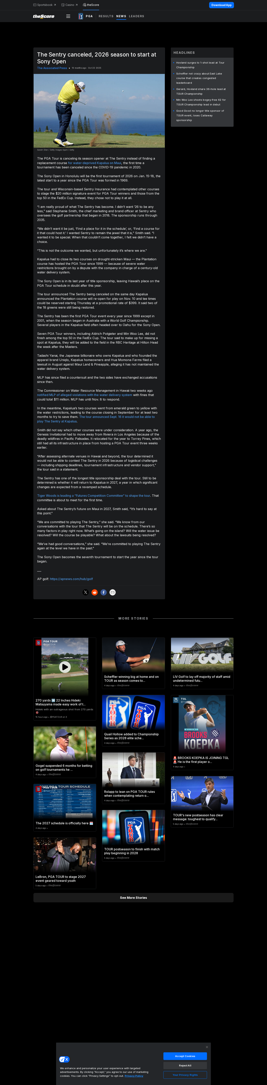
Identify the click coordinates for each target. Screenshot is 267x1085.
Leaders (136, 16)
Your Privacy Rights (185, 1074)
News (121, 16)
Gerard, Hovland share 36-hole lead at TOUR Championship (201, 91)
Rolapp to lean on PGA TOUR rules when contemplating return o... (129, 794)
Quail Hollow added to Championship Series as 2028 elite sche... (131, 736)
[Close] (207, 1047)
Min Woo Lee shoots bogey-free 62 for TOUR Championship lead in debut (201, 102)
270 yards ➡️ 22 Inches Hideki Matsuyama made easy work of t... (61, 702)
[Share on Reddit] (94, 592)
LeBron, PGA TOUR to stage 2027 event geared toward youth (61, 879)
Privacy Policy (134, 1075)
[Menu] (68, 16)
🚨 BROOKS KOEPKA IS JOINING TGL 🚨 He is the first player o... (201, 760)
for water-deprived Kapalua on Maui (94, 163)
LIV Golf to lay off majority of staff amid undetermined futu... (201, 679)
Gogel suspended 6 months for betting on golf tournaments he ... (64, 768)
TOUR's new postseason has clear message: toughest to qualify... (198, 817)
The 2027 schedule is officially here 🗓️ (64, 823)
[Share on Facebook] (103, 592)
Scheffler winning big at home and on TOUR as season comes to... (131, 679)
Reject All (185, 1065)
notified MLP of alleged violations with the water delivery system (84, 395)
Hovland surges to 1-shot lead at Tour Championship (200, 65)
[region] (133, 1063)
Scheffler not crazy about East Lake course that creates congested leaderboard (199, 78)
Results (106, 16)
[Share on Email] (112, 592)
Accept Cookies (185, 1056)
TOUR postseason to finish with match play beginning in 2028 (132, 851)
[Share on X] (85, 592)
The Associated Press (52, 68)
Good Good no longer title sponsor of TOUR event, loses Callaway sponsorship (200, 115)
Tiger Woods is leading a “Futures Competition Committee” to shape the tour (93, 496)
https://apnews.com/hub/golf (71, 579)
